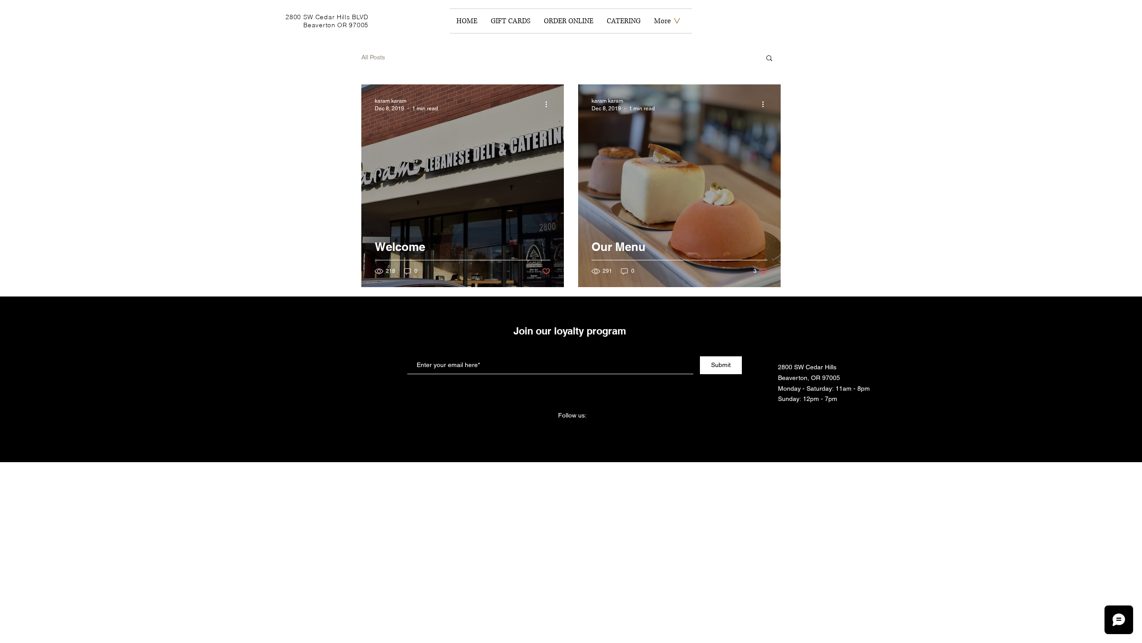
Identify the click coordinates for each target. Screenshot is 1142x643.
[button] (769, 58)
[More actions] (549, 104)
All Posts (373, 57)
